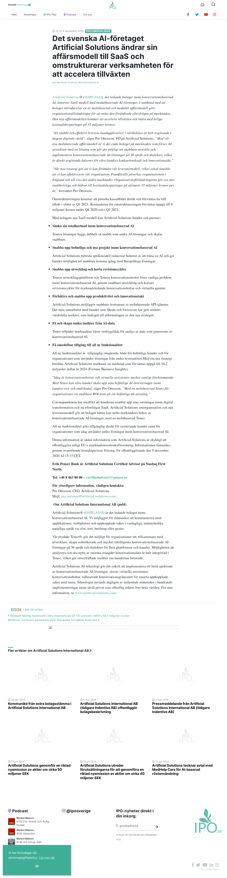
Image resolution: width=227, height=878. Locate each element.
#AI (54, 82)
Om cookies (206, 869)
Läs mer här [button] (47, 857)
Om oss (87, 14)
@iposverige (78, 811)
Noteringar (22, 4)
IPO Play (52, 14)
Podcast (71, 14)
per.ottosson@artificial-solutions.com (88, 496)
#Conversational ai (88, 82)
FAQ (118, 839)
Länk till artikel (33, 609)
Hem (14, 14)
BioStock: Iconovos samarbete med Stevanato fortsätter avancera (53, 620)
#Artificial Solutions (67, 82)
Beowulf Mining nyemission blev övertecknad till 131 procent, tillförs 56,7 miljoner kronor (69, 615)
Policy (216, 869)
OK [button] (37, 866)
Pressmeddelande (98, 31)
